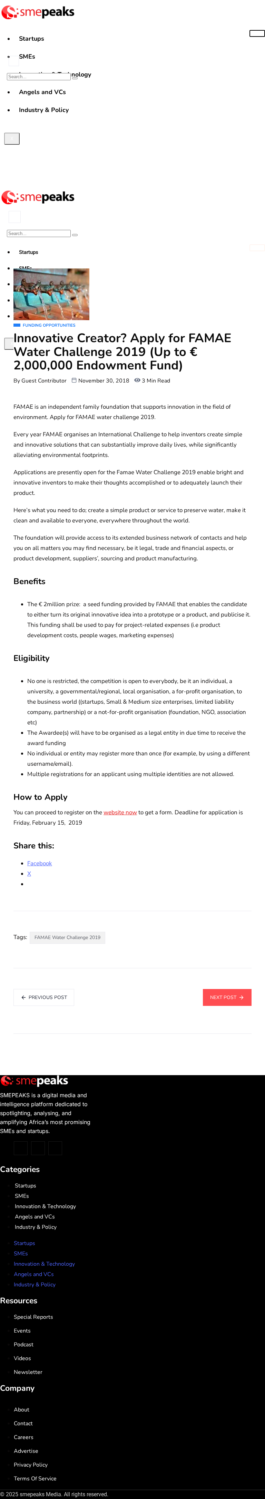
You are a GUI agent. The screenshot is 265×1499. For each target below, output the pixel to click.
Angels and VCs (35, 1217)
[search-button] (75, 78)
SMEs (27, 56)
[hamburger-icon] (257, 33)
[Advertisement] (132, 133)
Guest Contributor (44, 381)
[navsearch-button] (14, 61)
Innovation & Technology (45, 1206)
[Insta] (38, 1148)
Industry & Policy (36, 1227)
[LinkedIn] (55, 1148)
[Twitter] (21, 1148)
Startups (31, 38)
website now (120, 812)
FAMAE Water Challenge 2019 (67, 937)
